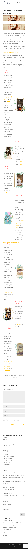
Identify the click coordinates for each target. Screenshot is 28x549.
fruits (5, 101)
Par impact (5, 450)
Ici (4, 289)
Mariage (5, 467)
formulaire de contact (9, 485)
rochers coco (18, 324)
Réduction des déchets (8, 456)
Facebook (12, 472)
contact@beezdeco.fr (10, 487)
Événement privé (7, 462)
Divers (5, 448)
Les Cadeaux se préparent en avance (9, 527)
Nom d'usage (5, 501)
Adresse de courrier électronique (9, 507)
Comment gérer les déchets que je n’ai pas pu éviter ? (12, 525)
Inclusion (5, 451)
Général (4, 439)
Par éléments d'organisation (8, 444)
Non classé (5, 441)
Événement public (7, 464)
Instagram (17, 472)
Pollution (5, 454)
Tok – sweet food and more (8, 520)
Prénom (4, 498)
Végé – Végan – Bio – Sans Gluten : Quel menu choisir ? (13, 522)
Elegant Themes (11, 547)
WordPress (22, 547)
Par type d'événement (7, 460)
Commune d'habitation (7, 504)
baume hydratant (7, 366)
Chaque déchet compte (7, 529)
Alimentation (6, 445)
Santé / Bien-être (7, 458)
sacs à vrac (17, 225)
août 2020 (5, 537)
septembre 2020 (6, 535)
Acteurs (4, 437)
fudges (16, 326)
